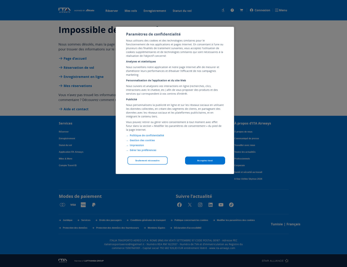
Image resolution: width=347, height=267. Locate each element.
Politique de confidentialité (147, 135)
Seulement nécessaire (147, 160)
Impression (137, 145)
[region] (175, 100)
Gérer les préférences (143, 150)
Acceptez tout (205, 160)
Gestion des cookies (142, 140)
